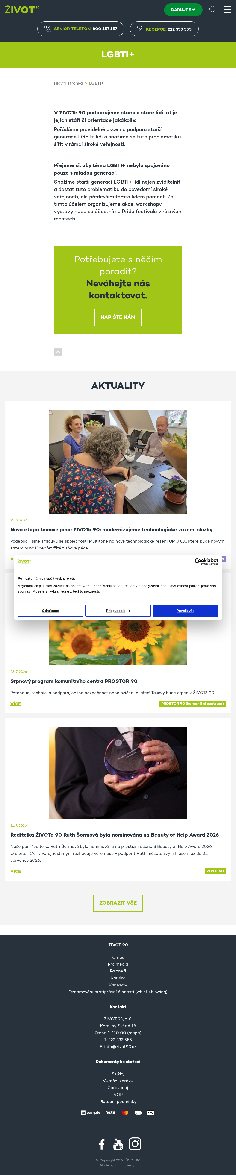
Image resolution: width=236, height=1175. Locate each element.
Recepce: (169, 29)
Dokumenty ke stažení (118, 1062)
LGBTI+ (96, 84)
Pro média (118, 965)
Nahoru (58, 352)
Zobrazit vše (118, 903)
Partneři (118, 971)
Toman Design (125, 1165)
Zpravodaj (118, 1088)
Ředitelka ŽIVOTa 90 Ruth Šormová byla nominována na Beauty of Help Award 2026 (114, 835)
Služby (118, 1074)
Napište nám (118, 317)
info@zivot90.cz (120, 1047)
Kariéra (118, 978)
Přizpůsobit (115, 611)
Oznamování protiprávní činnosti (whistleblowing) (118, 992)
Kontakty (118, 985)
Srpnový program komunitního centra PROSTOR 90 (74, 681)
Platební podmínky (118, 1102)
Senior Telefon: (85, 29)
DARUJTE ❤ (183, 10)
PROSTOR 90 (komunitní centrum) (192, 704)
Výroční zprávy (118, 1081)
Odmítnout (50, 611)
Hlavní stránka (68, 84)
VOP (118, 1095)
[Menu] (227, 9)
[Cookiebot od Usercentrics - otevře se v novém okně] (198, 561)
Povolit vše (185, 611)
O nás (118, 958)
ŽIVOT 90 (215, 871)
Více (15, 704)
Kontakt (118, 1007)
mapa (134, 1033)
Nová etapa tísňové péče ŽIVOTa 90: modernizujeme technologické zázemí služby (111, 529)
